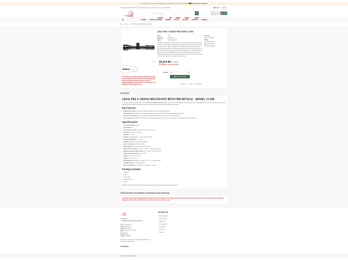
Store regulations (164, 216)
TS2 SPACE (132, 255)
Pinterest (198, 84)
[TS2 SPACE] (129, 13)
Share (183, 84)
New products (163, 224)
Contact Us (156, 7)
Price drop (162, 221)
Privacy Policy (163, 218)
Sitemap (161, 232)
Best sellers (162, 226)
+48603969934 (210, 41)
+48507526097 (210, 43)
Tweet (190, 84)
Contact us (162, 229)
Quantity (165, 72)
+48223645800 (165, 7)
